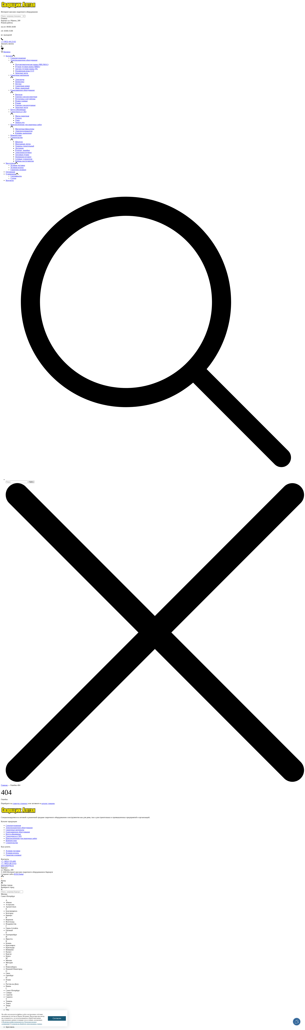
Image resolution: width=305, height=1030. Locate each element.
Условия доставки (13, 851)
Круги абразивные (13, 834)
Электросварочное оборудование (19, 828)
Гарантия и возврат (13, 855)
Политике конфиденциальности (13, 1022)
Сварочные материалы (15, 830)
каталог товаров (48, 803)
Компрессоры (11, 841)
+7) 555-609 (8, 861)
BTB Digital (18, 874)
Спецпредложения (13, 826)
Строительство (12, 843)
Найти (31, 482)
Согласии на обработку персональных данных (26, 1024)
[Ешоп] (18, 8)
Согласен (57, 1018)
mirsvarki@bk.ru (7, 866)
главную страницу (20, 803)
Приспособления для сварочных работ (21, 838)
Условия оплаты (12, 853)
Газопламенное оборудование (18, 832)
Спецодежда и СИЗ (14, 836)
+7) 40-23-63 (8, 863)
